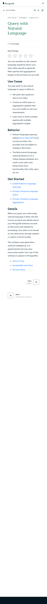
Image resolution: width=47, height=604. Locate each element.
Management (24, 18)
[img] (10, 56)
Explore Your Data (36, 18)
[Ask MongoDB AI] (38, 10)
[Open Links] (43, 3)
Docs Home (12, 18)
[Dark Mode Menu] (42, 10)
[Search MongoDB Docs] (35, 10)
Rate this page (13, 51)
